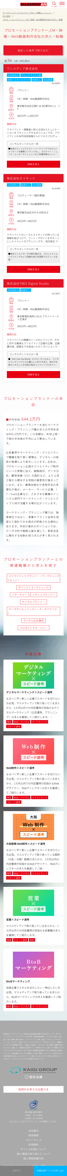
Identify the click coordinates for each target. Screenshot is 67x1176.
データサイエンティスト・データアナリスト (32, 611)
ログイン (17, 1170)
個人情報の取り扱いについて (33, 1154)
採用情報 (33, 1135)
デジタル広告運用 (33, 620)
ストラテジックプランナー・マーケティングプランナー (33, 578)
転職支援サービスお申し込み (50, 1170)
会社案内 (33, 1130)
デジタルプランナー (33, 601)
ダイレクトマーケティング (33, 587)
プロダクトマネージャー (33, 627)
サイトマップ (33, 1140)
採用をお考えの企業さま (33, 1089)
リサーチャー (19, 594)
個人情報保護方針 (33, 1158)
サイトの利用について (33, 1149)
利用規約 (33, 1144)
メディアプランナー (43, 594)
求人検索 (54, 6)
